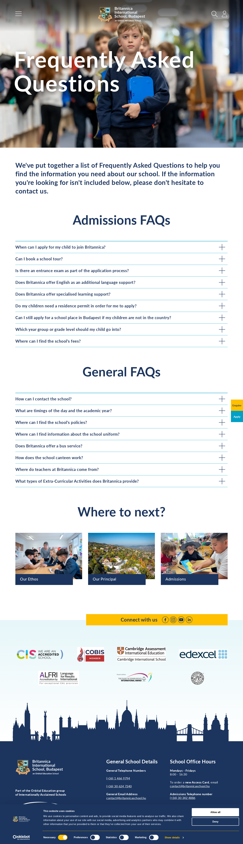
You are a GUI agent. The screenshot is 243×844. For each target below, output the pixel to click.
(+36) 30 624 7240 (119, 786)
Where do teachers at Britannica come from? (57, 469)
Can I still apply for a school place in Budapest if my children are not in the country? (93, 317)
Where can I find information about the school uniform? (67, 434)
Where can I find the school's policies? (51, 422)
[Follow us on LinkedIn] (189, 619)
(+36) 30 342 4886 (182, 798)
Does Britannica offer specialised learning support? (63, 294)
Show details (172, 837)
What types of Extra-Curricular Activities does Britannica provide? (77, 481)
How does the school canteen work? (49, 457)
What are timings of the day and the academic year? (63, 410)
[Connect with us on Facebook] (165, 619)
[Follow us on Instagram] (173, 619)
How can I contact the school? (43, 398)
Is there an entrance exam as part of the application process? (72, 270)
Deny (215, 821)
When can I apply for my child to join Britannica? (60, 247)
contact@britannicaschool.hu (126, 798)
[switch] (95, 837)
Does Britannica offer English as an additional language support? (75, 282)
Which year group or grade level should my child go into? (68, 329)
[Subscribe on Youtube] (181, 619)
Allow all (215, 812)
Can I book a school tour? (39, 258)
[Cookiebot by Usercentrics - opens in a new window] (21, 837)
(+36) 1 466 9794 (118, 778)
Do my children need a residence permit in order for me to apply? (76, 305)
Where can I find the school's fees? (48, 341)
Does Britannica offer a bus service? (48, 445)
